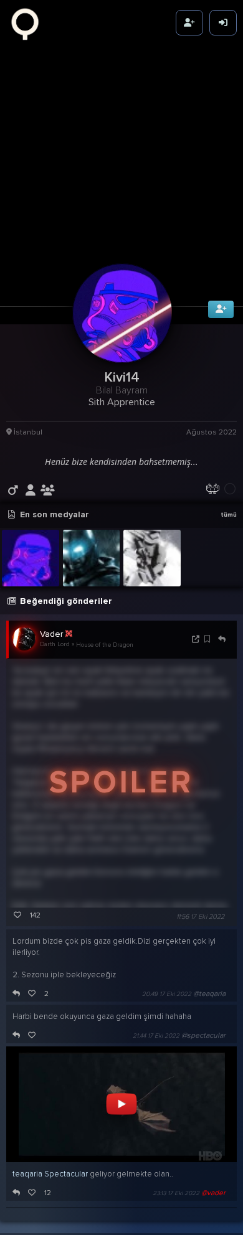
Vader (51, 655)
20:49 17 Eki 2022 (166, 1016)
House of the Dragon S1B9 (112, 667)
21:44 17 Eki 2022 (156, 1057)
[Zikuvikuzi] (29, 23)
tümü (229, 536)
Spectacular (66, 1196)
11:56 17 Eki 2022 (200, 938)
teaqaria (27, 1196)
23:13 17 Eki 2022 (176, 1215)
